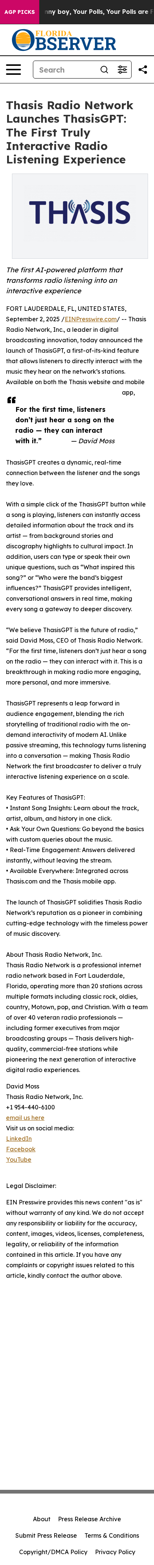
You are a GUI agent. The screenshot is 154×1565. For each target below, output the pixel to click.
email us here (25, 1117)
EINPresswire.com (91, 319)
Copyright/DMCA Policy (53, 1552)
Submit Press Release (46, 1535)
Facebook (21, 1149)
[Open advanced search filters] (122, 69)
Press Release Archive (89, 1519)
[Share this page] (143, 69)
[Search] (104, 69)
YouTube (18, 1159)
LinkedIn (19, 1138)
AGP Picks (19, 12)
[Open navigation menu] (13, 69)
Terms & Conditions (111, 1535)
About (41, 1519)
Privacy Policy (115, 1552)
